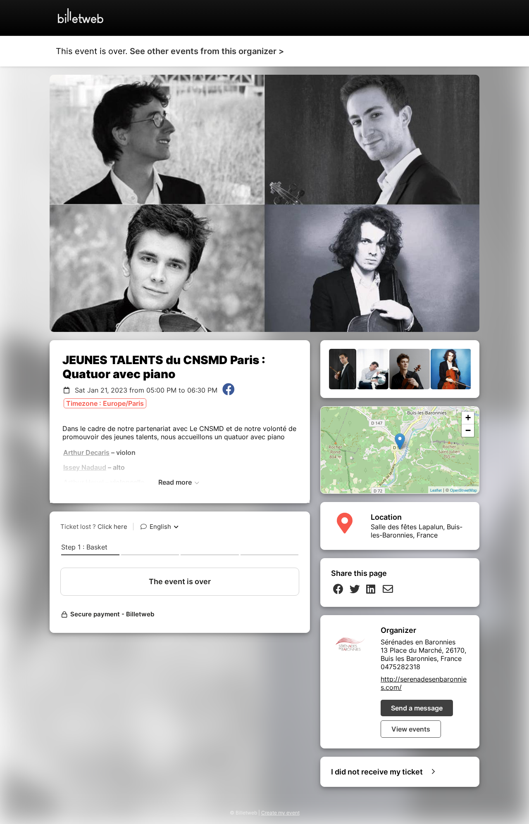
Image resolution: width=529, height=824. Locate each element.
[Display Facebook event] (229, 390)
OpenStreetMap (463, 490)
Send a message (417, 708)
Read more (175, 482)
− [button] (468, 430)
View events (410, 729)
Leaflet (436, 490)
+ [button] (468, 417)
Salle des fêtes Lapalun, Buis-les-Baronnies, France (416, 531)
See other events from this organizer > (207, 51)
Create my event (280, 813)
